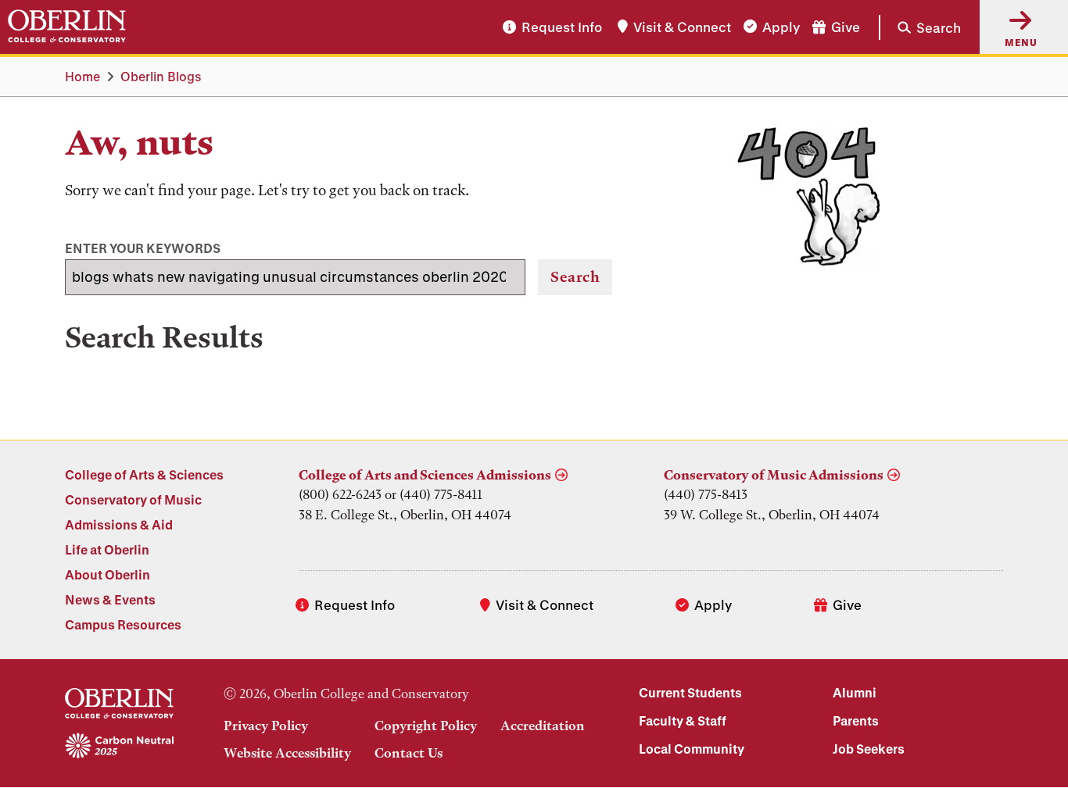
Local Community (691, 748)
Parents (856, 720)
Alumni (854, 692)
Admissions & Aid (119, 524)
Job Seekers (869, 748)
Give (845, 27)
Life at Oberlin (107, 549)
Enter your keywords (142, 248)
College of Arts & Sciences (144, 474)
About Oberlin (107, 574)
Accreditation (542, 725)
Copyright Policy (426, 725)
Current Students (690, 692)
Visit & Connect (682, 27)
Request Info (561, 27)
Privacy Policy (266, 725)
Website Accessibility (287, 753)
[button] (920, 27)
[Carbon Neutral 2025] (119, 747)
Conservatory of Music (133, 499)
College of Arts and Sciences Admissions (425, 475)
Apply (781, 27)
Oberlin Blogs (161, 76)
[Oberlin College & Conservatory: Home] (67, 26)
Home (82, 76)
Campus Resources (123, 624)
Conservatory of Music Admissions (773, 475)
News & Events (110, 599)
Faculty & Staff (682, 720)
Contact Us (409, 753)
